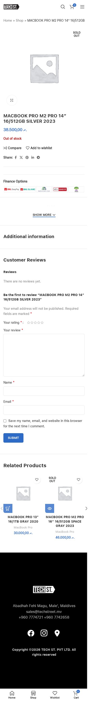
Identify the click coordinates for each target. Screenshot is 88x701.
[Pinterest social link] (27, 158)
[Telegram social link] (38, 158)
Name (9, 382)
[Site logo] (11, 6)
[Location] (57, 633)
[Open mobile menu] (82, 6)
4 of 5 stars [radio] (38, 322)
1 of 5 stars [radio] (28, 322)
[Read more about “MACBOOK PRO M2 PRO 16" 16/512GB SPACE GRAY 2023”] (49, 508)
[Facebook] (31, 633)
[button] (7, 508)
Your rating (12, 322)
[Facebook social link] (15, 158)
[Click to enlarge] (12, 100)
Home (7, 20)
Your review (13, 330)
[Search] (62, 6)
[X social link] (21, 158)
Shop (19, 20)
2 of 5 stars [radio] (32, 322)
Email (8, 401)
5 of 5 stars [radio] (42, 322)
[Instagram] (44, 633)
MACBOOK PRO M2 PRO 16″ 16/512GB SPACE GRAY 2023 (65, 521)
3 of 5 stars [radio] (35, 322)
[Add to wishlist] (37, 480)
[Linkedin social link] (32, 158)
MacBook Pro (23, 527)
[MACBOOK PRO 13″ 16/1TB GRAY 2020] (23, 493)
